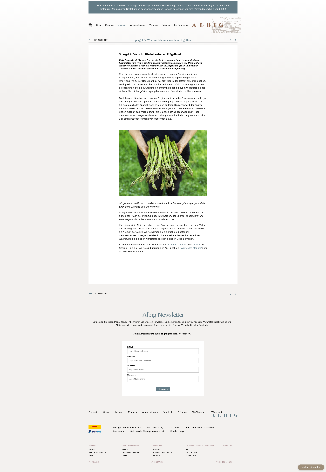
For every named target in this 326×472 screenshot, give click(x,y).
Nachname (132, 375)
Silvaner (172, 244)
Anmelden (163, 389)
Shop (98, 25)
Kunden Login (177, 431)
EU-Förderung (181, 25)
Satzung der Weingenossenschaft (147, 431)
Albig (216, 25)
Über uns (109, 25)
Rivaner (182, 244)
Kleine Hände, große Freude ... (235, 40)
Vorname (131, 366)
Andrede (131, 356)
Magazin (122, 25)
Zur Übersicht (101, 40)
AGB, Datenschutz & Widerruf (200, 427)
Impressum (118, 431)
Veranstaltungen (138, 25)
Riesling (197, 244)
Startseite (90, 25)
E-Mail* (130, 347)
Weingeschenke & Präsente (127, 427)
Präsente (166, 25)
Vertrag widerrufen (311, 467)
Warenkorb (216, 412)
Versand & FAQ (155, 427)
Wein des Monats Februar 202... (231, 40)
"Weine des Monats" (191, 248)
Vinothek (153, 25)
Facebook (174, 427)
